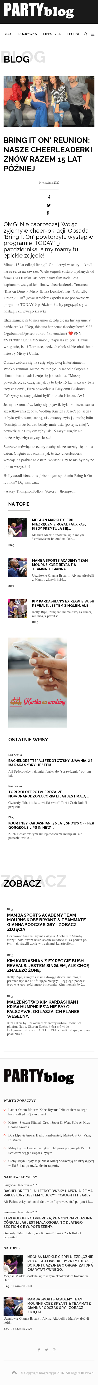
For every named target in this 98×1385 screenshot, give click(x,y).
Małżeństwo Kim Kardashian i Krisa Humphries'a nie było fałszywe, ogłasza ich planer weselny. (43, 1009)
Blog (8, 34)
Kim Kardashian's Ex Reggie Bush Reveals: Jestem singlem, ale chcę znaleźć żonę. (48, 965)
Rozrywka (27, 34)
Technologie (79, 34)
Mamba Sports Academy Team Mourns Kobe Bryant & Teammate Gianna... (60, 565)
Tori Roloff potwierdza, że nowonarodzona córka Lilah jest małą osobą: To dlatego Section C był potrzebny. (48, 1222)
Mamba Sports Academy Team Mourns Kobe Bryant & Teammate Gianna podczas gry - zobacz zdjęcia (46, 922)
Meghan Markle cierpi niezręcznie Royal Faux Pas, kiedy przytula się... (59, 524)
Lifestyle (52, 34)
